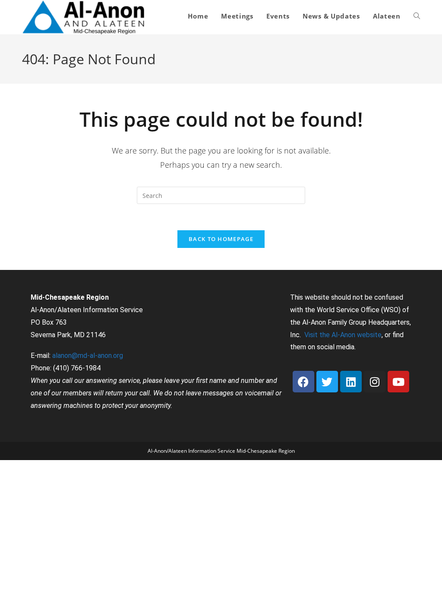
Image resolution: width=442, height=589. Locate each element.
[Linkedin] (351, 381)
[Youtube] (398, 381)
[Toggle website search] (416, 16)
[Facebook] (303, 381)
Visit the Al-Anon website (343, 335)
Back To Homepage (221, 239)
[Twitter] (327, 381)
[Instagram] (374, 381)
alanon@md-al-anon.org (87, 355)
